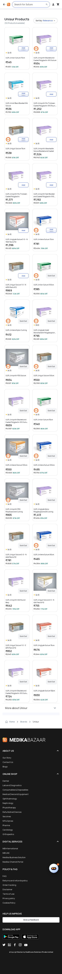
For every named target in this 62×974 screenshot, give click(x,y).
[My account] (53, 4)
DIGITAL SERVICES (12, 841)
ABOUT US (8, 750)
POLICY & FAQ (10, 869)
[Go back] (4, 4)
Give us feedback (31, 919)
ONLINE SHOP (10, 773)
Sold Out (51, 275)
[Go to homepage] (8, 4)
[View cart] (58, 4)
